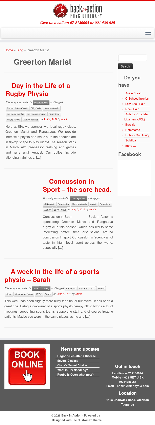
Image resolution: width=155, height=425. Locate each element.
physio (93, 204)
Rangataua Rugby (24, 293)
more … (130, 145)
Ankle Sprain (133, 93)
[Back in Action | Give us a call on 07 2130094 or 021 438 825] (77, 11)
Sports (48, 293)
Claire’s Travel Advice (72, 365)
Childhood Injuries (137, 98)
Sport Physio (60, 209)
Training (45, 288)
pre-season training (36, 113)
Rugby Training (30, 119)
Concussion (63, 204)
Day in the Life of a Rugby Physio (37, 89)
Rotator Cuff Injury (137, 135)
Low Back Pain (135, 103)
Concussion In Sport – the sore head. (77, 185)
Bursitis (130, 124)
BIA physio (36, 108)
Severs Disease (67, 361)
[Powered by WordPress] (102, 414)
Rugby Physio (13, 119)
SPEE (39, 293)
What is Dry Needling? (72, 370)
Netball (101, 288)
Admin (64, 119)
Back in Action (71, 415)
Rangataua (54, 113)
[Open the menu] (148, 33)
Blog (20, 50)
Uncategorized (41, 102)
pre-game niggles (15, 113)
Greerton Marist (51, 108)
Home (8, 50)
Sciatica (130, 140)
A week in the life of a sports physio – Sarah (51, 275)
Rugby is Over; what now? (75, 374)
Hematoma (132, 130)
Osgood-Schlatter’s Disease (76, 356)
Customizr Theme (90, 420)
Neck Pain (132, 109)
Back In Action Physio (17, 108)
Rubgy (47, 209)
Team (35, 288)
